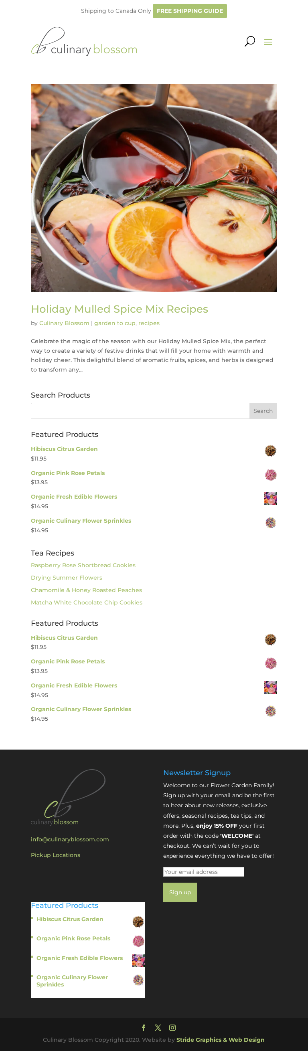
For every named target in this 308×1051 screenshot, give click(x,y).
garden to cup (115, 323)
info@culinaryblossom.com (70, 839)
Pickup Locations (55, 855)
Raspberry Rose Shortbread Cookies (83, 565)
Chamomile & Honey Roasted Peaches (86, 590)
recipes (149, 323)
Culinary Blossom (64, 323)
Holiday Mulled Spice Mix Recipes (119, 309)
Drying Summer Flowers (66, 577)
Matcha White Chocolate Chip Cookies (86, 602)
